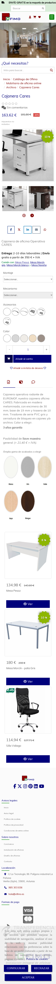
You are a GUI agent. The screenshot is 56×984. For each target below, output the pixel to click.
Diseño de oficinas (12, 855)
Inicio (6, 807)
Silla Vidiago (13, 745)
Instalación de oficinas (14, 850)
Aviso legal (9, 813)
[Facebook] (14, 787)
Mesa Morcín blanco (18, 265)
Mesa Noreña (39, 265)
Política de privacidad (13, 825)
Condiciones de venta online (16, 830)
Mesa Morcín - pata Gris (20, 668)
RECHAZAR (41, 968)
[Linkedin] (36, 787)
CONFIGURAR (16, 968)
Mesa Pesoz (22, 262)
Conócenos (9, 844)
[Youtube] (41, 787)
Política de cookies (37, 959)
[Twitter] (19, 787)
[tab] (9, 382)
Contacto (8, 861)
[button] (30, 17)
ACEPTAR (28, 977)
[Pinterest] (30, 787)
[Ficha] (28, 555)
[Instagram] (25, 787)
